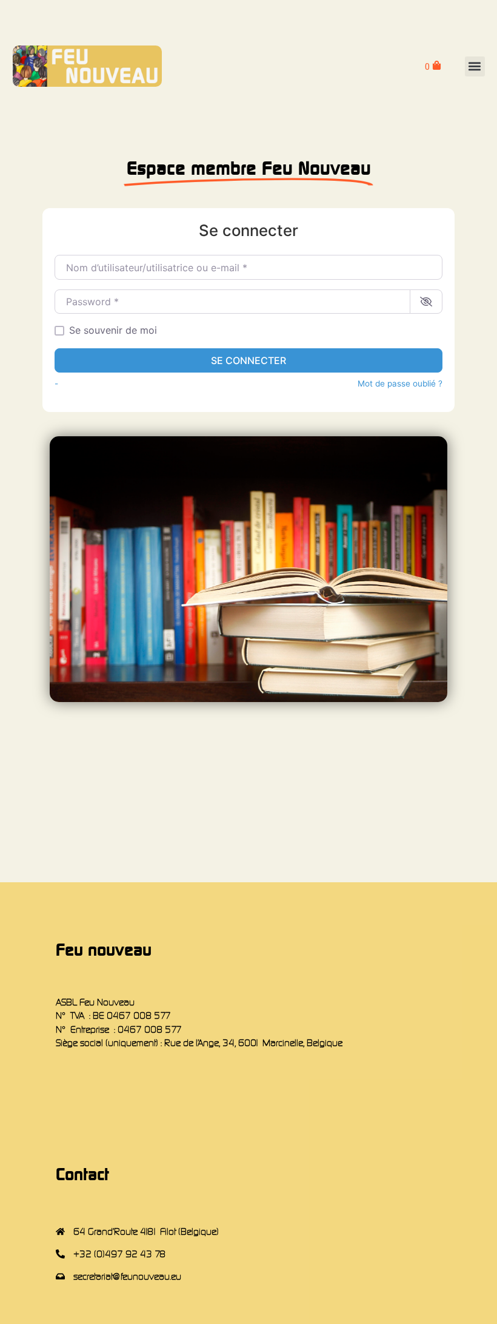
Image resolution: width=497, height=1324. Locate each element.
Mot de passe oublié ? (400, 383)
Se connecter (248, 360)
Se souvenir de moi (113, 330)
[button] (475, 66)
